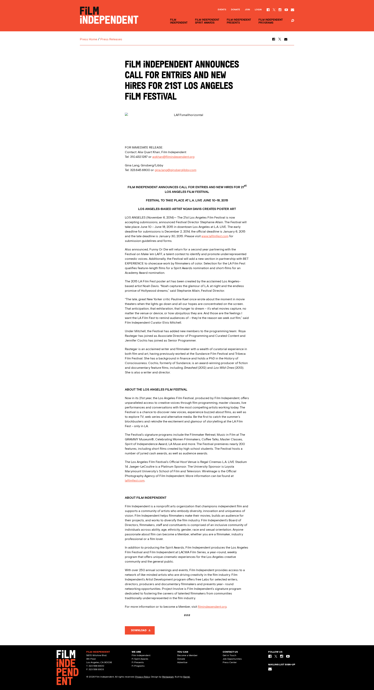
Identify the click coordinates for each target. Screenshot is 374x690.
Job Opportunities (232, 659)
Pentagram (168, 676)
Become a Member (187, 655)
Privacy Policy (142, 676)
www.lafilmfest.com (214, 236)
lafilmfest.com (135, 480)
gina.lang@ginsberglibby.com (175, 170)
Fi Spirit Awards (140, 659)
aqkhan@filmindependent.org (173, 157)
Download (138, 630)
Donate (235, 10)
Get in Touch (229, 655)
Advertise (182, 662)
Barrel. (186, 676)
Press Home (88, 39)
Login (258, 10)
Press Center (230, 662)
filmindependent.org (212, 606)
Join (247, 10)
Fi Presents (138, 662)
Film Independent (141, 655)
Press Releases (111, 39)
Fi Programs (138, 666)
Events (222, 10)
